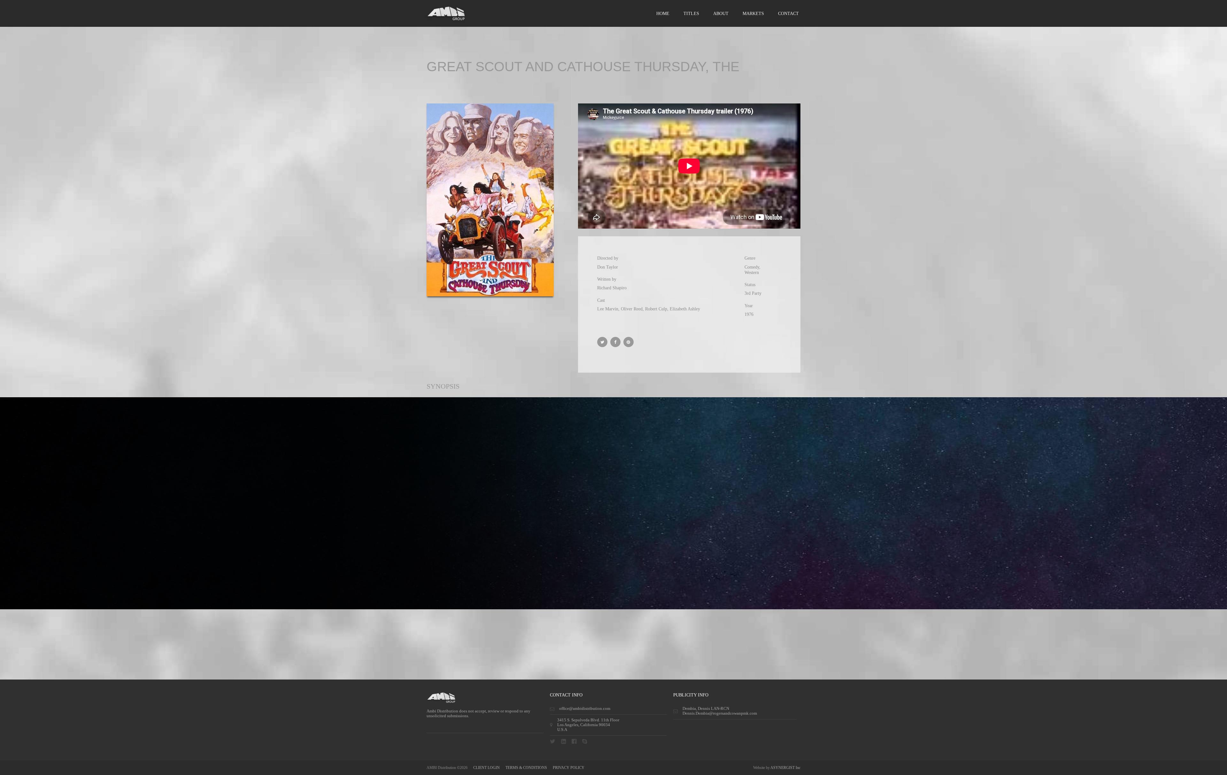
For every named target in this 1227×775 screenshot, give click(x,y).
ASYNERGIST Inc (785, 767)
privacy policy (568, 767)
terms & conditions (526, 767)
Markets (753, 13)
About (721, 13)
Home (662, 13)
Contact (788, 13)
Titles (691, 13)
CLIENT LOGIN (486, 767)
